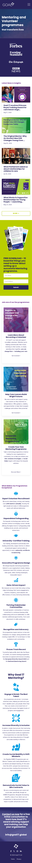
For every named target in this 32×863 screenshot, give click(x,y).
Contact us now (10, 814)
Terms (13, 859)
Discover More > (16, 472)
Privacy (19, 859)
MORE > (16, 213)
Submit (16, 287)
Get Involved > (16, 413)
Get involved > (16, 356)
